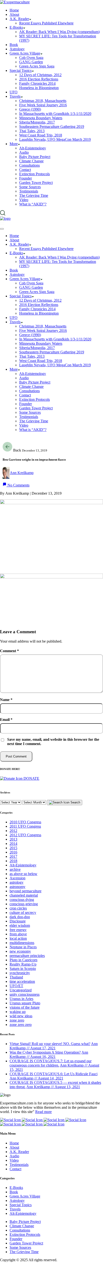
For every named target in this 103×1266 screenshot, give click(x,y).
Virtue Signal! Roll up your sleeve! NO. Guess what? (50, 1044)
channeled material (24, 895)
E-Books (16, 1188)
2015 (13, 848)
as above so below (23, 874)
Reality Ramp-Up (23, 964)
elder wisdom (20, 925)
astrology (16, 882)
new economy (20, 951)
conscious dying (22, 900)
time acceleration (22, 981)
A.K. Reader (19, 1152)
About (14, 1147)
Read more (43, 1112)
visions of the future (25, 1007)
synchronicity (20, 973)
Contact (15, 1169)
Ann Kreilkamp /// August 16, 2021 (49, 1054)
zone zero (17, 1020)
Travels (15, 1209)
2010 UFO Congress (25, 822)
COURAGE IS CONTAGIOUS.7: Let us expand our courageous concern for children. (51, 1063)
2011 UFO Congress (25, 826)
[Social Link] (11, 1120)
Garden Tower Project (26, 1243)
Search (74, 802)
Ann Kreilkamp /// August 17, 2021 (54, 1046)
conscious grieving (24, 904)
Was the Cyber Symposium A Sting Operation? (45, 1052)
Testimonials (19, 1165)
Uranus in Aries (21, 999)
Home (14, 1143)
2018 (13, 861)
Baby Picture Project (25, 1222)
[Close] (2, 229)
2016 (13, 852)
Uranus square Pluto (25, 1003)
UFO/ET (16, 986)
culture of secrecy (23, 912)
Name (6, 700)
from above (18, 934)
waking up (18, 1012)
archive (15, 869)
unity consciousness (25, 994)
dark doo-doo (20, 917)
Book (14, 1192)
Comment (9, 651)
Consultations (20, 1230)
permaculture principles (27, 956)
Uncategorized (21, 990)
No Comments (17, 485)
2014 (13, 844)
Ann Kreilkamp (22, 473)
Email (6, 720)
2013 (13, 839)
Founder (16, 1239)
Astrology (17, 1200)
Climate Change (22, 1226)
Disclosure (18, 921)
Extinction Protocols (25, 1234)
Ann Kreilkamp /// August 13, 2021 (53, 1087)
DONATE (31, 778)
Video (14, 1160)
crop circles (18, 908)
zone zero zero (21, 1025)
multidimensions (22, 943)
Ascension (17, 878)
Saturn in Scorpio (23, 968)
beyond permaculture (25, 891)
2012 (13, 831)
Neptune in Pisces (23, 947)
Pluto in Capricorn (23, 960)
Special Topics (21, 1205)
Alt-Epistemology (23, 865)
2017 (13, 856)
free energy (18, 930)
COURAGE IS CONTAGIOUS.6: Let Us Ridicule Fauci (53, 1074)
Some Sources (20, 1247)
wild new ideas (21, 1016)
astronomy (17, 887)
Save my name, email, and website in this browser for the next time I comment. (53, 741)
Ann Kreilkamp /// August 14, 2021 (36, 1078)
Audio (14, 1156)
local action (18, 938)
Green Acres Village (25, 1196)
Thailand (16, 977)
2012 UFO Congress (25, 835)
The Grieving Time (24, 1252)
